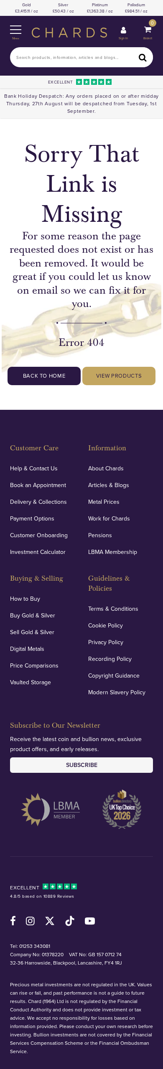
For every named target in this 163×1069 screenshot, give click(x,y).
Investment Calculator (38, 552)
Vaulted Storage (30, 682)
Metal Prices (104, 502)
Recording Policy (110, 659)
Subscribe (81, 765)
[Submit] (143, 57)
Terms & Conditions (113, 608)
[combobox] (81, 57)
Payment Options (32, 518)
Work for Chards (109, 518)
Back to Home (44, 375)
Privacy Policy (105, 642)
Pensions (100, 535)
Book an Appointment (38, 485)
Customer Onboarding (39, 535)
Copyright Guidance (114, 675)
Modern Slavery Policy (116, 692)
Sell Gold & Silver (32, 632)
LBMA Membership (112, 552)
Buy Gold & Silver (32, 615)
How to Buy (25, 598)
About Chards (106, 468)
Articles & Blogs (108, 485)
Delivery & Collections (38, 502)
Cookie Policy (105, 625)
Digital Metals (27, 649)
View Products (119, 375)
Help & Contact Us (34, 468)
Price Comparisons (34, 665)
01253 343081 (34, 946)
